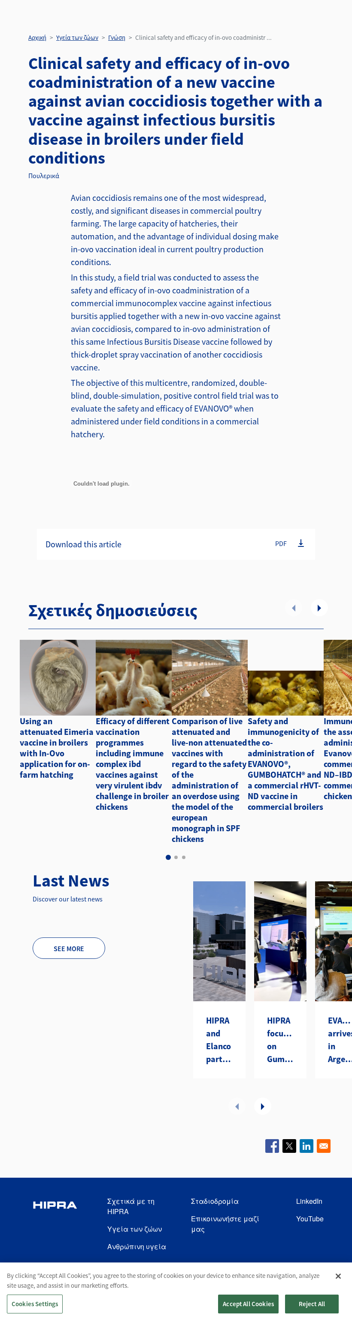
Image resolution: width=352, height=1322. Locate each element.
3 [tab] (183, 857)
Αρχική (37, 37)
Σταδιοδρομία (215, 1201)
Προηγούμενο (293, 607)
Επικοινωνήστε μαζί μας (225, 1224)
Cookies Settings (35, 1304)
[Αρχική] (55, 1224)
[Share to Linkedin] (306, 1146)
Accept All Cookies (248, 1304)
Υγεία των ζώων (77, 37)
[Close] (338, 1276)
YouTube (310, 1219)
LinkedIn (309, 1201)
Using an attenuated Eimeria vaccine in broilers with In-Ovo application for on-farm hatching (57, 748)
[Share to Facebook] (272, 1146)
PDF (281, 543)
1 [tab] (168, 857)
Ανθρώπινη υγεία (136, 1246)
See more (69, 948)
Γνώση (116, 37)
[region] (176, 1292)
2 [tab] (176, 857)
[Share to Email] (324, 1146)
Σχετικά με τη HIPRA (131, 1206)
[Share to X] (289, 1146)
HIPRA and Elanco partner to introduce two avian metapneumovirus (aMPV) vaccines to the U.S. (219, 1040)
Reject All (312, 1304)
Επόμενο (319, 607)
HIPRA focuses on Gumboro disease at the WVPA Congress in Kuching (280, 1040)
